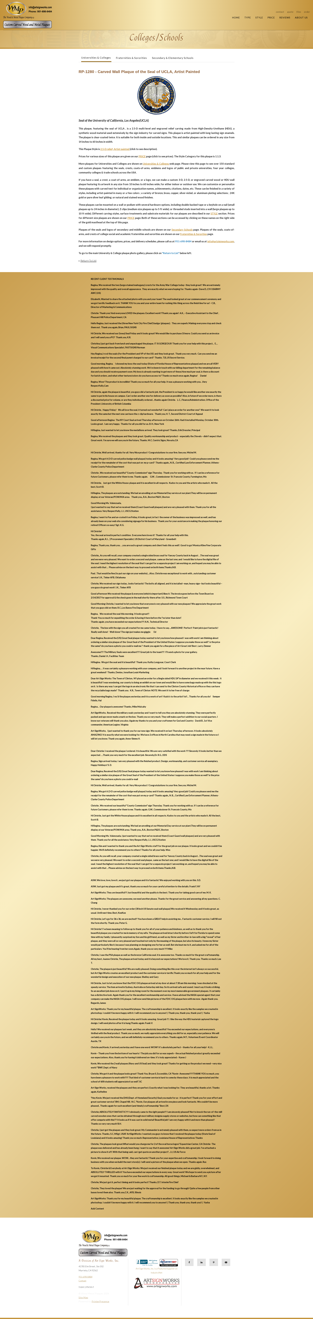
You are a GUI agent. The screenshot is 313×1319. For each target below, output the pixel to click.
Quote (290, 11)
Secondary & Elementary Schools (172, 57)
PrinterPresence (100, 1301)
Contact (280, 11)
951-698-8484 (85, 1276)
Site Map (83, 1297)
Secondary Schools (182, 229)
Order (307, 11)
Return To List (88, 260)
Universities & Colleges (96, 57)
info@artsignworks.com (220, 241)
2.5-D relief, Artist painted (115, 149)
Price (271, 17)
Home (236, 17)
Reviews (284, 17)
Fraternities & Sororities (131, 57)
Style (259, 17)
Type (247, 17)
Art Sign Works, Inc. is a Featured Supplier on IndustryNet (156, 1270)
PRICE (142, 156)
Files (298, 11)
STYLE (214, 213)
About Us (301, 17)
